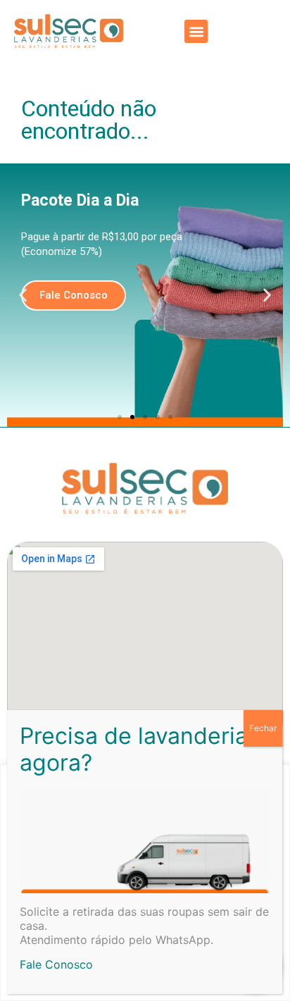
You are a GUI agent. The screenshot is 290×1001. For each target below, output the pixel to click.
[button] (196, 31)
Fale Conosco (56, 964)
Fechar (263, 728)
